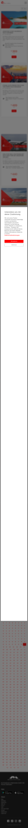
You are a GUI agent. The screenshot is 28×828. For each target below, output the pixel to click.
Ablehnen (14, 245)
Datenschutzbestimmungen (12, 235)
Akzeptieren (14, 241)
